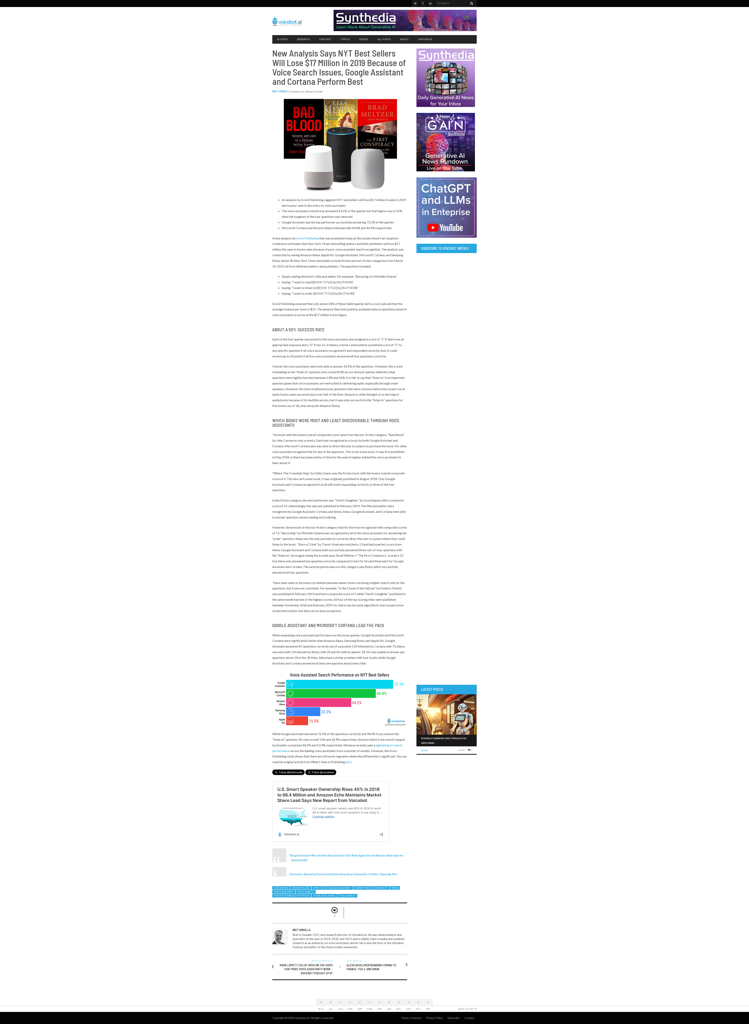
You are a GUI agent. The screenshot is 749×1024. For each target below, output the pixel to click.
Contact (469, 1018)
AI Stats (282, 39)
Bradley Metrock (298, 895)
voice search (347, 895)
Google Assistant (339, 888)
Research (303, 39)
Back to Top (465, 1008)
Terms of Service (411, 1018)
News (395, 888)
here (348, 762)
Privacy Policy (434, 1018)
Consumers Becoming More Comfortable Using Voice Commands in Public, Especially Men (343, 874)
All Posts (384, 39)
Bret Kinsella (281, 91)
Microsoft (381, 888)
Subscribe (453, 1018)
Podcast (325, 39)
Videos (363, 39)
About (404, 39)
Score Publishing (307, 238)
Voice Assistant (284, 891)
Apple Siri (319, 888)
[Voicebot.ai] (303, 21)
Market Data (363, 888)
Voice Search (305, 891)
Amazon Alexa (301, 888)
